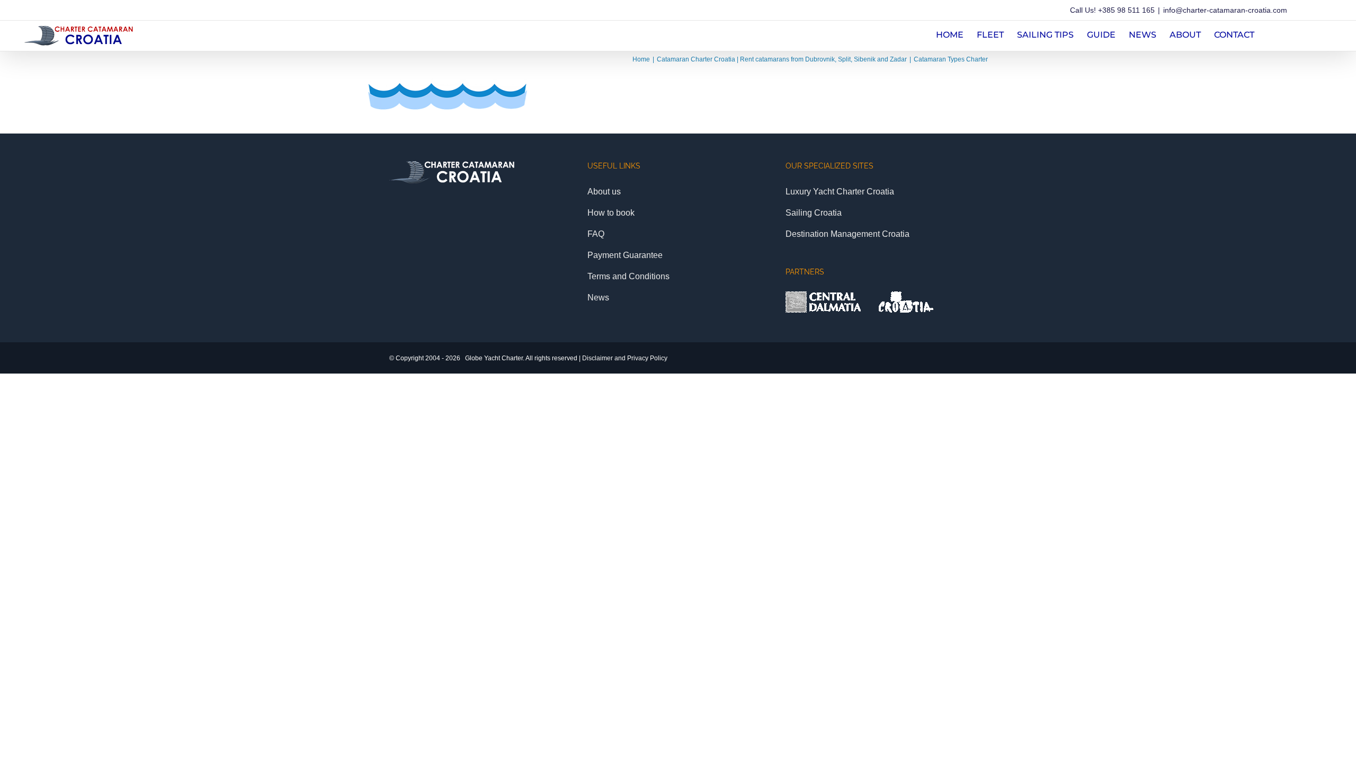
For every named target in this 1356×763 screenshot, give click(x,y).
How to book (611, 212)
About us (604, 191)
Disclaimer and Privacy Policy (624, 358)
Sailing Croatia (814, 212)
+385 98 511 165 (1126, 10)
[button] (1271, 34)
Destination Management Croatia (847, 233)
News (598, 297)
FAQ (595, 233)
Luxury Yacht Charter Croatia (840, 191)
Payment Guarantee (625, 255)
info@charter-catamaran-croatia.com (1225, 10)
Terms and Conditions (628, 276)
